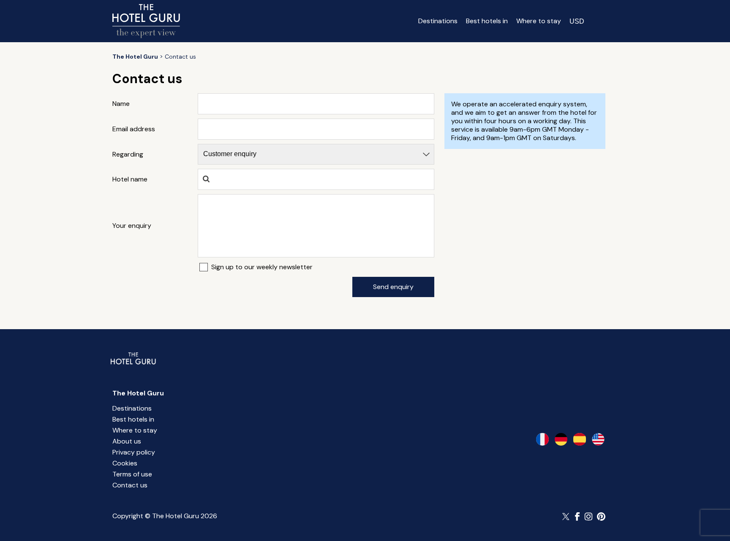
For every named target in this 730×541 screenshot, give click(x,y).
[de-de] (561, 439)
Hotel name (129, 179)
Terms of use (132, 474)
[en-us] (598, 439)
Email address (133, 129)
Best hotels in (487, 20)
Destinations (438, 20)
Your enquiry (131, 225)
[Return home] (146, 21)
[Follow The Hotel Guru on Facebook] (577, 516)
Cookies (124, 463)
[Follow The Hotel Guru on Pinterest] (601, 516)
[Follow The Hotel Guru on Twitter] (566, 516)
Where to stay (538, 20)
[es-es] (579, 439)
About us (126, 441)
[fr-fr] (542, 439)
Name (121, 103)
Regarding (127, 154)
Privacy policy (133, 452)
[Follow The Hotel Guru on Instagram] (588, 516)
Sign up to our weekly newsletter (262, 267)
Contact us (129, 485)
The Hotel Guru (138, 393)
